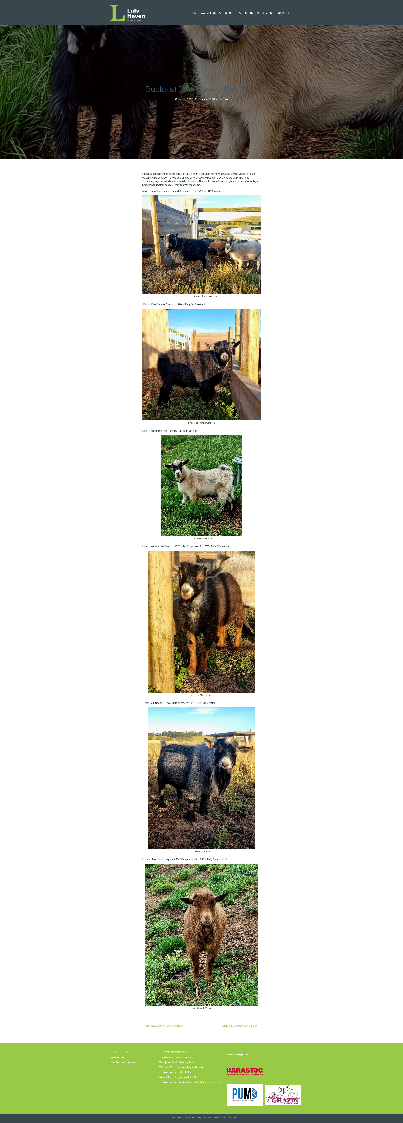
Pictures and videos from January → (241, 1025)
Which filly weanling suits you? (186, 1067)
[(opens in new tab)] (245, 1071)
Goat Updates (220, 99)
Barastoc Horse (118, 1057)
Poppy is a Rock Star (180, 1072)
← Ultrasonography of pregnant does (162, 1025)
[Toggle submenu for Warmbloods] (220, 13)
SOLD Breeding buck (180, 1057)
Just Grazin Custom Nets (124, 1062)
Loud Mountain (229, 1118)
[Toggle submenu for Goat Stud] (240, 13)
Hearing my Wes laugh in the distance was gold (195, 1082)
